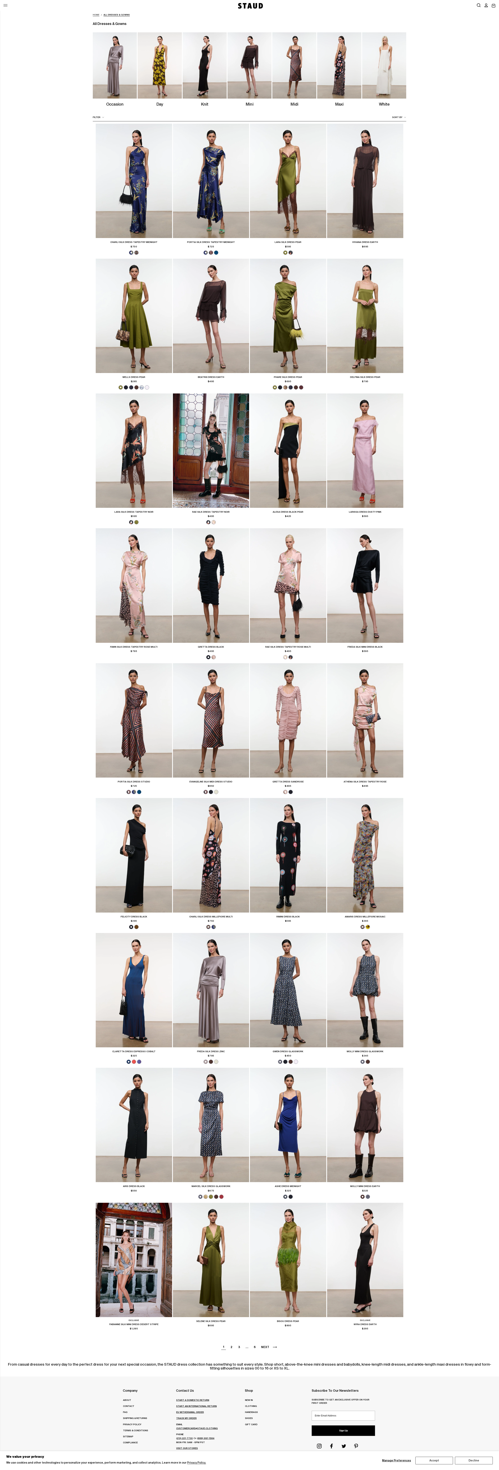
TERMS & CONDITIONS (135, 1430)
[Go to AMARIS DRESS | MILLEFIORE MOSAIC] (365, 855)
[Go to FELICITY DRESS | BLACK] (134, 855)
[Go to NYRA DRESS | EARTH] (365, 1260)
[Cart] (493, 6)
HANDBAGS (251, 1412)
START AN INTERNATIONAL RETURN (196, 1406)
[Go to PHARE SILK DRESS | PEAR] (288, 316)
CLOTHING (251, 1406)
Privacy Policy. (196, 1463)
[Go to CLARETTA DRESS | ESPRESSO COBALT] (134, 990)
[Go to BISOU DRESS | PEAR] (288, 1260)
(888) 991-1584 (205, 1438)
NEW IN (249, 1400)
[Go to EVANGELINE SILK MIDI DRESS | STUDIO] (211, 720)
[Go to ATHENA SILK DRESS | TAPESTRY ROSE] (365, 720)
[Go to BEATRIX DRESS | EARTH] (211, 316)
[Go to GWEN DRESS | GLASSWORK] (288, 990)
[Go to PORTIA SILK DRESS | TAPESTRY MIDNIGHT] (211, 181)
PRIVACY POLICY (132, 1424)
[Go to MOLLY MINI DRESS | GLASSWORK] (365, 990)
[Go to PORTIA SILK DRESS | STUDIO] (134, 720)
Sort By (397, 117)
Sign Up (343, 1430)
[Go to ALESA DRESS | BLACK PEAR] (288, 450)
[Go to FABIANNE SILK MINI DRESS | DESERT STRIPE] (134, 1260)
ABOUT (127, 1400)
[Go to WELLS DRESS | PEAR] (134, 316)
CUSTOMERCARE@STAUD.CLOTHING (197, 1428)
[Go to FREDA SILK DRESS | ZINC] (211, 990)
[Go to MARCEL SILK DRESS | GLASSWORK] (211, 1125)
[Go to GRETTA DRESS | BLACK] (211, 585)
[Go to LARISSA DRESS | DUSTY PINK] (365, 450)
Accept (434, 1460)
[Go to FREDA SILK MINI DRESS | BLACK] (365, 585)
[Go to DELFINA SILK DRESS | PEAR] (365, 316)
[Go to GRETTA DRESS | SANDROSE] (288, 720)
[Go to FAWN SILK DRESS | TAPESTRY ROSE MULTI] (134, 585)
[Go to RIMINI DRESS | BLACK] (288, 855)
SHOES (249, 1418)
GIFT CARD (251, 1424)
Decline (474, 1460)
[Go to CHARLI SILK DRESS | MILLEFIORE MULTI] (211, 855)
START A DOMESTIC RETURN (192, 1400)
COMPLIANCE (130, 1442)
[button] (486, 5)
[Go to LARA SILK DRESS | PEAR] (288, 181)
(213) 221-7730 (184, 1438)
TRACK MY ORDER (186, 1418)
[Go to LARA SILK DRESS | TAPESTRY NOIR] (134, 450)
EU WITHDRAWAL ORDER (190, 1412)
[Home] (250, 6)
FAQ (125, 1412)
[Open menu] (5, 5)
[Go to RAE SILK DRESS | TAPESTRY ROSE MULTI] (288, 585)
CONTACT (128, 1406)
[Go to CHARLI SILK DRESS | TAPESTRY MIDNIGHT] (134, 181)
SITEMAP (128, 1436)
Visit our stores (187, 1448)
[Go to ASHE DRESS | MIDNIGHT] (288, 1125)
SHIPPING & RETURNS (135, 1418)
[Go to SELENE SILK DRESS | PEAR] (211, 1260)
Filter (96, 117)
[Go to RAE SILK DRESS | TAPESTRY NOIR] (211, 450)
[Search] (479, 5)
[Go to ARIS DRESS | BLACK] (134, 1125)
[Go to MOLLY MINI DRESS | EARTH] (365, 1125)
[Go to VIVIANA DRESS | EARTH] (365, 181)
